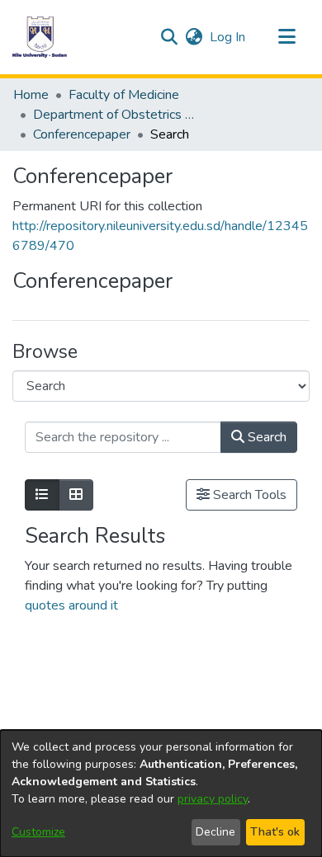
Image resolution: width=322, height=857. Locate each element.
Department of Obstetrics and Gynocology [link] (115, 115)
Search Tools (248, 495)
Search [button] (265, 437)
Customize (38, 832)
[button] (39, 37)
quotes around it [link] (71, 605)
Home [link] (31, 95)
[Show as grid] (76, 495)
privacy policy (213, 799)
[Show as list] (42, 495)
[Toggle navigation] (286, 37)
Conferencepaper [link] (81, 134)
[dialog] (161, 793)
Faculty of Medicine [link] (124, 95)
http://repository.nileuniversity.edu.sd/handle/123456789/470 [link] (160, 236)
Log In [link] (228, 37)
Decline (215, 832)
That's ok (275, 832)
